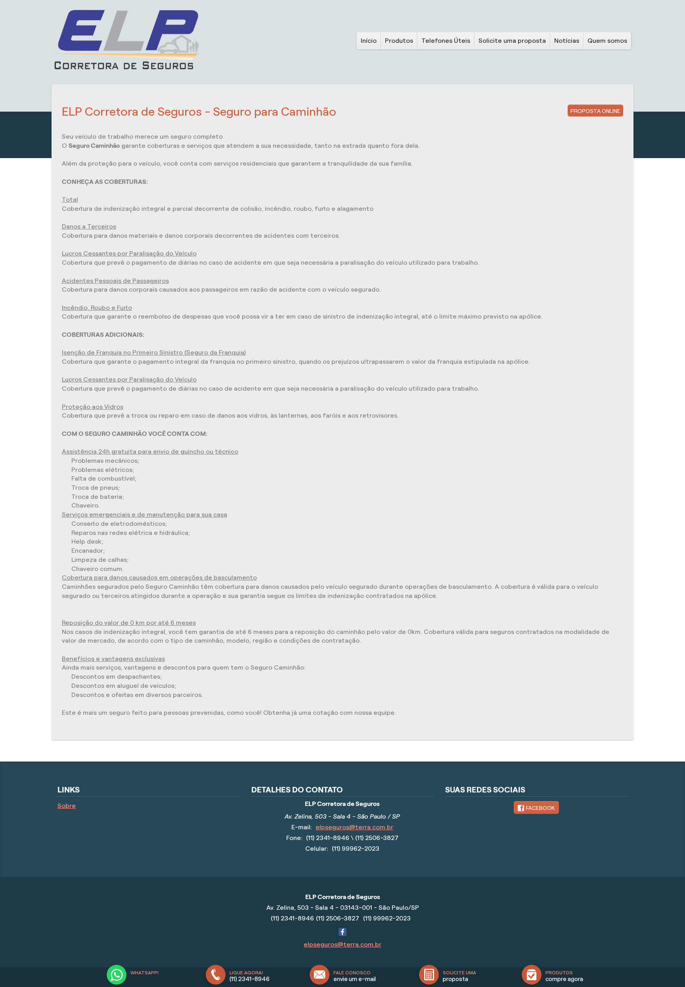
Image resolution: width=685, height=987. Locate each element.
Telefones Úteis (445, 40)
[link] (536, 807)
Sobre (66, 805)
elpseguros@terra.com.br (354, 827)
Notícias (566, 40)
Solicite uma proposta (512, 40)
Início (369, 40)
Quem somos (607, 40)
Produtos (399, 40)
